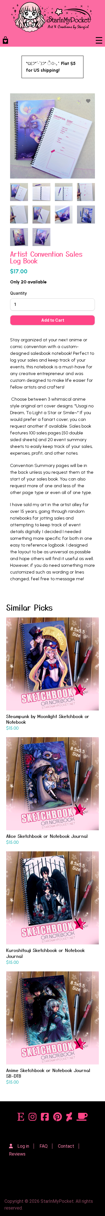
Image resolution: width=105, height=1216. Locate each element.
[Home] (51, 17)
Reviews (17, 1154)
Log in (23, 1146)
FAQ (43, 1146)
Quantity (18, 293)
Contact (66, 1146)
